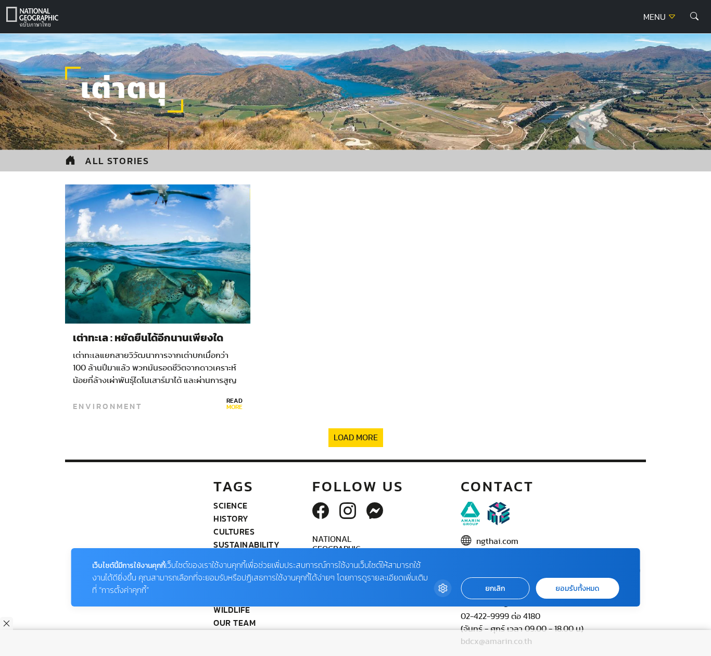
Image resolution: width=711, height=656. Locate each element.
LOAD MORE (356, 438)
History (231, 518)
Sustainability (246, 544)
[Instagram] (347, 511)
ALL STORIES (117, 161)
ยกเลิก (495, 588)
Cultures (234, 531)
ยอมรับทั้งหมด (577, 588)
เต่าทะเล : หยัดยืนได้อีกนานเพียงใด (148, 338)
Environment (107, 406)
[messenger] (374, 511)
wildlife (231, 609)
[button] (694, 16)
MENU (655, 17)
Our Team (234, 622)
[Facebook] (320, 511)
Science (230, 505)
